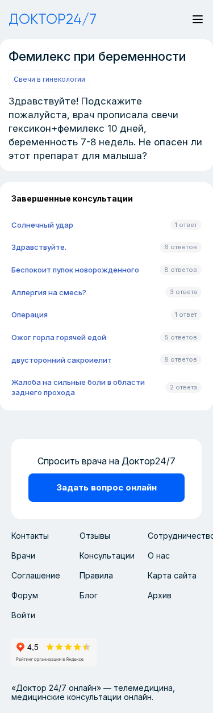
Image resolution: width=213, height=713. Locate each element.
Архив (160, 595)
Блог (89, 595)
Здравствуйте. (38, 246)
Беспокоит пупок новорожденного (75, 269)
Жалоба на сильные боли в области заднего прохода (78, 387)
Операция (29, 314)
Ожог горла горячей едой (58, 337)
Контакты (30, 535)
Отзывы (95, 535)
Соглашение (35, 575)
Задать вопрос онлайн (106, 487)
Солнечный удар (42, 224)
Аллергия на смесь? (48, 292)
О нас (159, 555)
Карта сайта (172, 575)
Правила (96, 575)
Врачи (23, 555)
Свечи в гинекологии (49, 79)
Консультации (107, 555)
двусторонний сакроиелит (61, 359)
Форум (24, 595)
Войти (23, 615)
